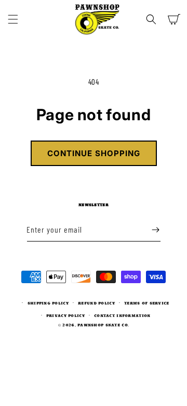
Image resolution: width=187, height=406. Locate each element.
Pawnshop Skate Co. (103, 325)
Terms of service (146, 303)
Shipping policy (48, 303)
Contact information (122, 315)
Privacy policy (65, 315)
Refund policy (96, 303)
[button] (13, 19)
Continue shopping (93, 153)
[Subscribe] (156, 230)
